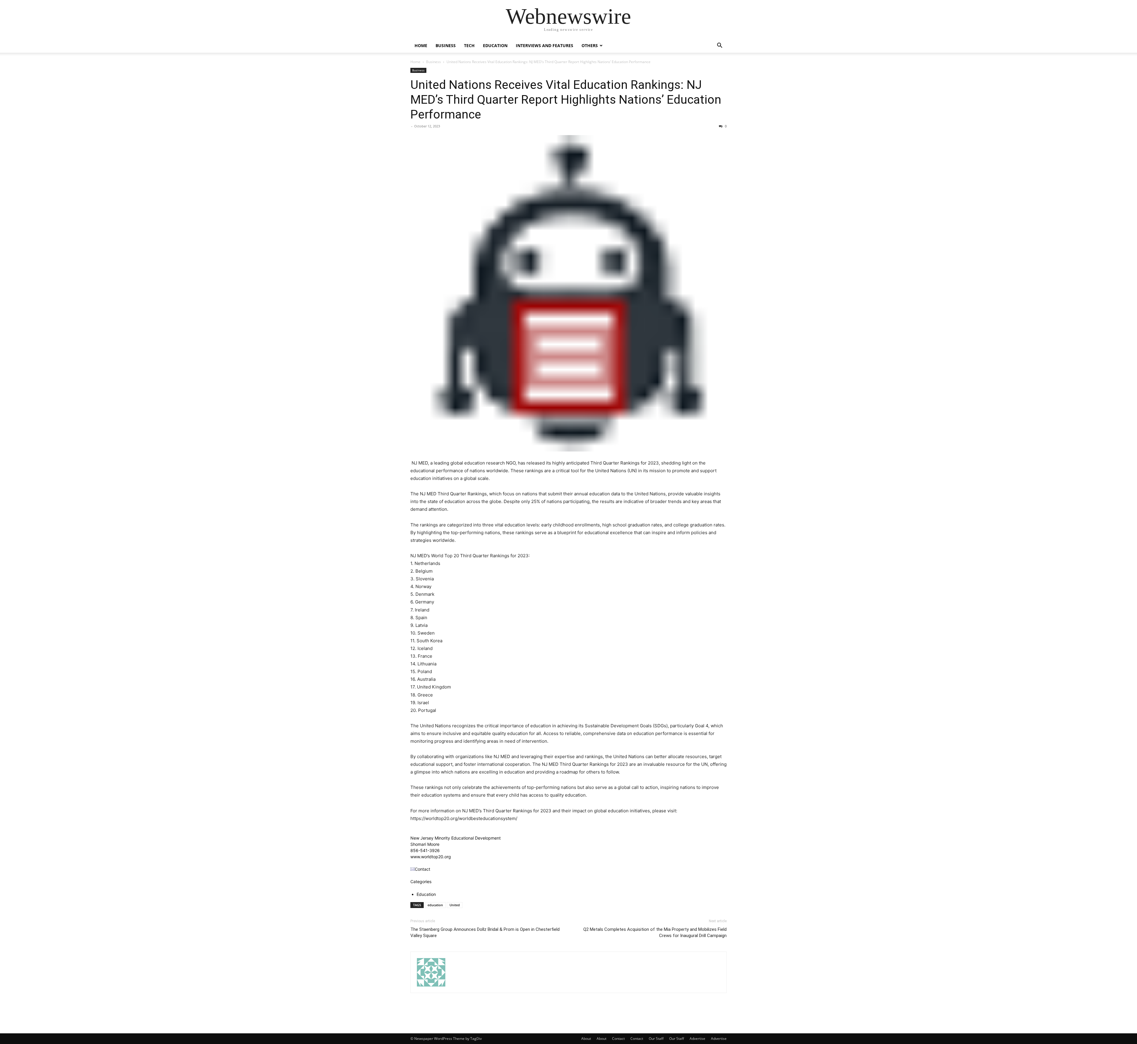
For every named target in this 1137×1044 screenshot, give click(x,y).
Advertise (697, 1038)
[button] (719, 46)
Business (446, 45)
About (586, 1038)
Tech (469, 45)
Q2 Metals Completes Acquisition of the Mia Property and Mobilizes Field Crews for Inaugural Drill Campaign (655, 932)
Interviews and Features (544, 45)
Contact (618, 1038)
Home (421, 45)
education (435, 905)
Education (495, 45)
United (454, 905)
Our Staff (656, 1038)
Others (590, 45)
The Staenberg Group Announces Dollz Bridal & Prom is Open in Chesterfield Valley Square (485, 932)
